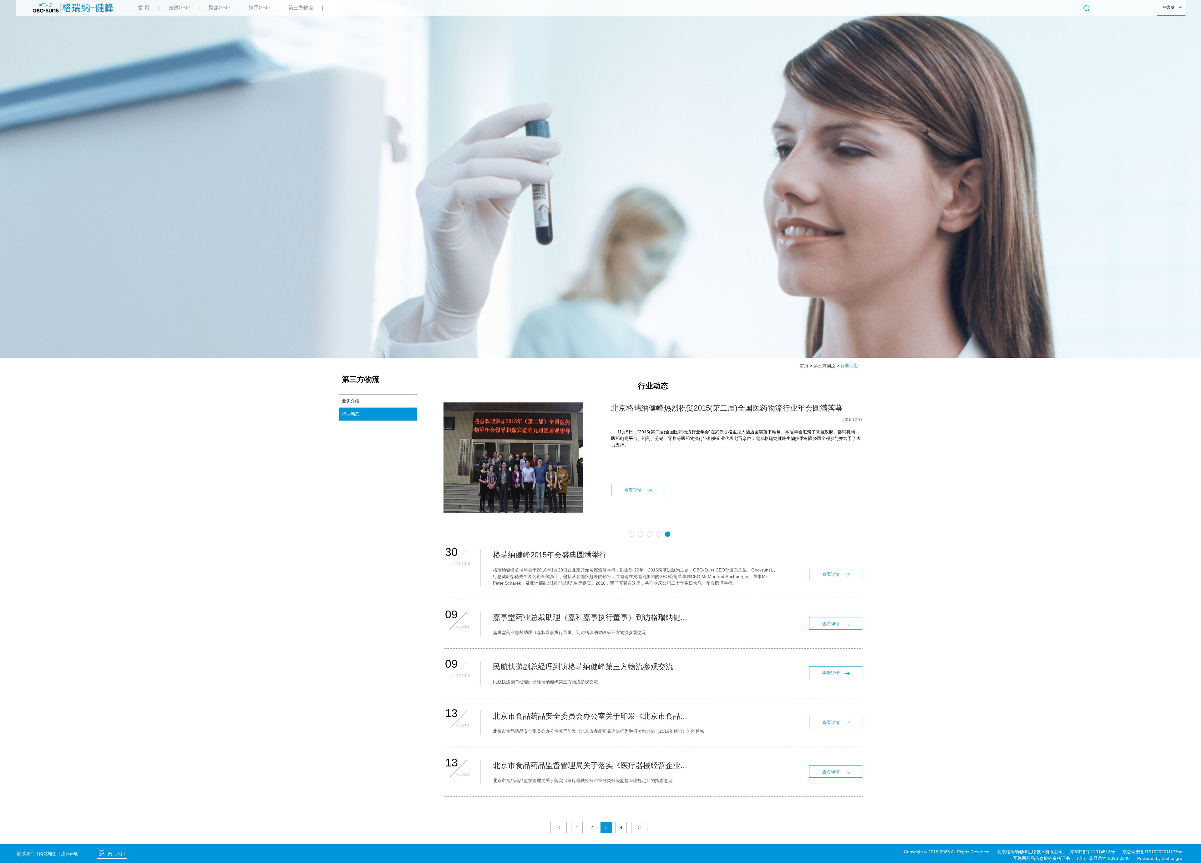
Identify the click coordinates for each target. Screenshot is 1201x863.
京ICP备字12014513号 (1092, 851)
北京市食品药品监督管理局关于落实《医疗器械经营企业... (590, 765)
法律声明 (70, 853)
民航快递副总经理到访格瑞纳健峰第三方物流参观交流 (583, 666)
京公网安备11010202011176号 (1152, 851)
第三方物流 (824, 365)
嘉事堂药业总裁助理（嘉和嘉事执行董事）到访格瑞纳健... (590, 617)
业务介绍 (350, 400)
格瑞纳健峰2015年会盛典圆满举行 (550, 555)
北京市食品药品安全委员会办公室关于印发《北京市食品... (590, 716)
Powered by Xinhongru (1159, 858)
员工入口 (116, 853)
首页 (804, 365)
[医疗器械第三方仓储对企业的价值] (513, 405)
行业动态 (350, 414)
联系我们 (26, 853)
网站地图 (48, 853)
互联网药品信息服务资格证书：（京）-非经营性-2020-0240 (1071, 858)
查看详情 (633, 490)
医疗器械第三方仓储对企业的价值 (667, 408)
